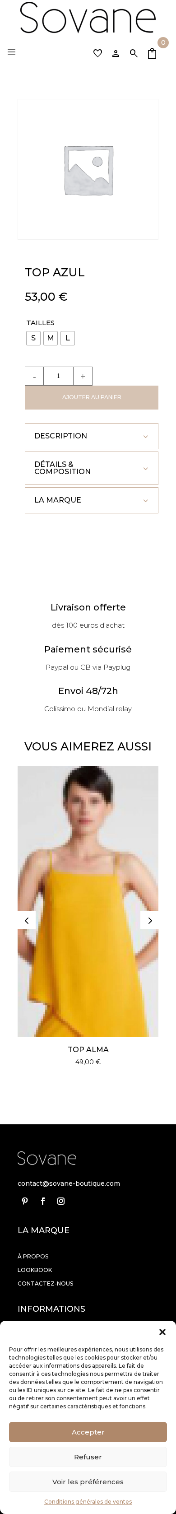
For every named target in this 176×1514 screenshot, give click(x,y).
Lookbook (35, 1270)
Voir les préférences (88, 1481)
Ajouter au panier (91, 397)
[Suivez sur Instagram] (61, 1201)
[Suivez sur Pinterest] (25, 1201)
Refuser (88, 1457)
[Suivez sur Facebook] (43, 1201)
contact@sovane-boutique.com (69, 1183)
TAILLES (40, 322)
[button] (162, 1332)
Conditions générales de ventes (88, 1501)
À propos (33, 1256)
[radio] (33, 338)
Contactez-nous (45, 1283)
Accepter (88, 1432)
